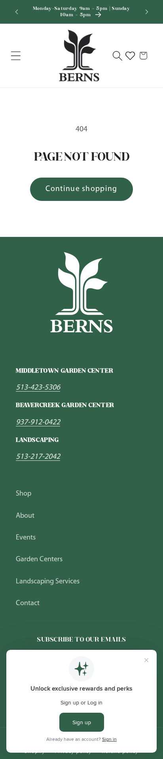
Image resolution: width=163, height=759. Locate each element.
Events (26, 537)
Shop (23, 494)
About (25, 516)
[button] (15, 55)
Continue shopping (81, 189)
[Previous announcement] (16, 12)
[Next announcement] (146, 12)
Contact (28, 603)
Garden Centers (39, 559)
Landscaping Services (48, 581)
